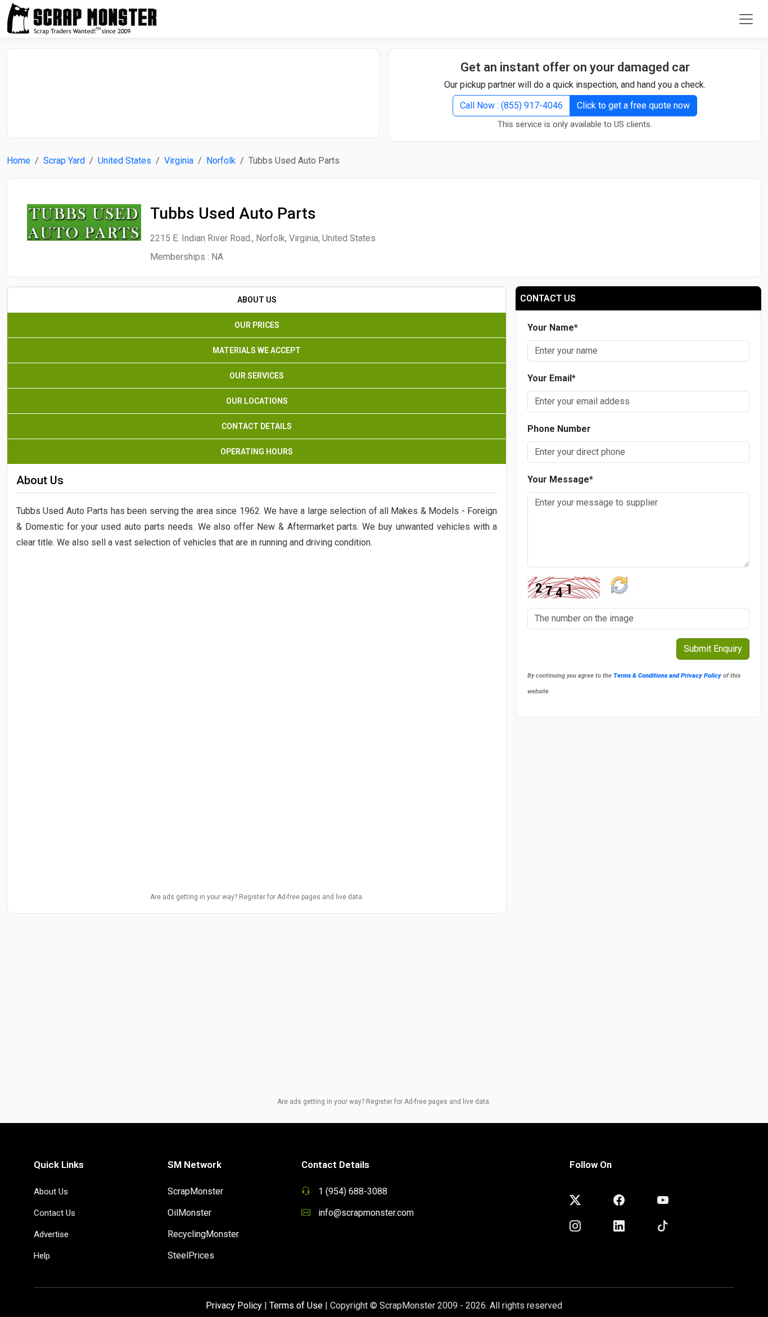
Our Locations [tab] (257, 400)
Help (42, 1256)
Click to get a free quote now (633, 105)
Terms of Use (296, 1305)
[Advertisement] (193, 87)
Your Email (551, 378)
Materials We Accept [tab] (257, 350)
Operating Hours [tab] (256, 451)
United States (124, 160)
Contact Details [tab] (257, 426)
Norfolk (221, 160)
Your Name (552, 327)
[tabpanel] (256, 598)
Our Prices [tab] (256, 325)
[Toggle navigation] (746, 19)
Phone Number (559, 428)
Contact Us (54, 1213)
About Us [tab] (257, 299)
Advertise (51, 1234)
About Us (51, 1192)
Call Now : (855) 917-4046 (511, 105)
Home (18, 160)
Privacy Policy (234, 1305)
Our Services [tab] (256, 375)
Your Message (560, 479)
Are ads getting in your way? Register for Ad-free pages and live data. (257, 897)
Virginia (178, 160)
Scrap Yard (64, 160)
